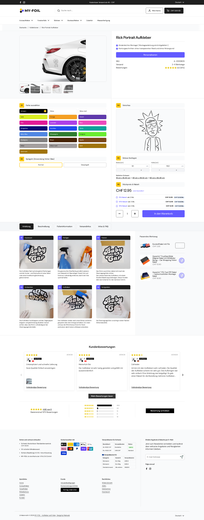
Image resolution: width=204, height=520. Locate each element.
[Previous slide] (21, 375)
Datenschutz (106, 489)
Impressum (106, 492)
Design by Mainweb (63, 515)
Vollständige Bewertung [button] (36, 387)
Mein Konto (156, 11)
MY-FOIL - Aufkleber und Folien (45, 515)
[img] (31, 355)
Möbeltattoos (24, 492)
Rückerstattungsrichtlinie (69, 486)
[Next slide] (183, 375)
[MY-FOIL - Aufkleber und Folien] (30, 10)
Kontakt (22, 498)
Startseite (22, 27)
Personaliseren (150, 54)
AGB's (104, 486)
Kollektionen (34, 27)
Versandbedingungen (68, 483)
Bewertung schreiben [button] (160, 410)
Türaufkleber (23, 489)
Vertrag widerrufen (70, 490)
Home (21, 483)
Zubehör (22, 495)
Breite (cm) (129, 166)
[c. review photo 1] (29, 381)
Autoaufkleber (24, 486)
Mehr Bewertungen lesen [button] (102, 396)
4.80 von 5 (47, 409)
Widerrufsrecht (107, 483)
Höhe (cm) (164, 166)
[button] (173, 11)
